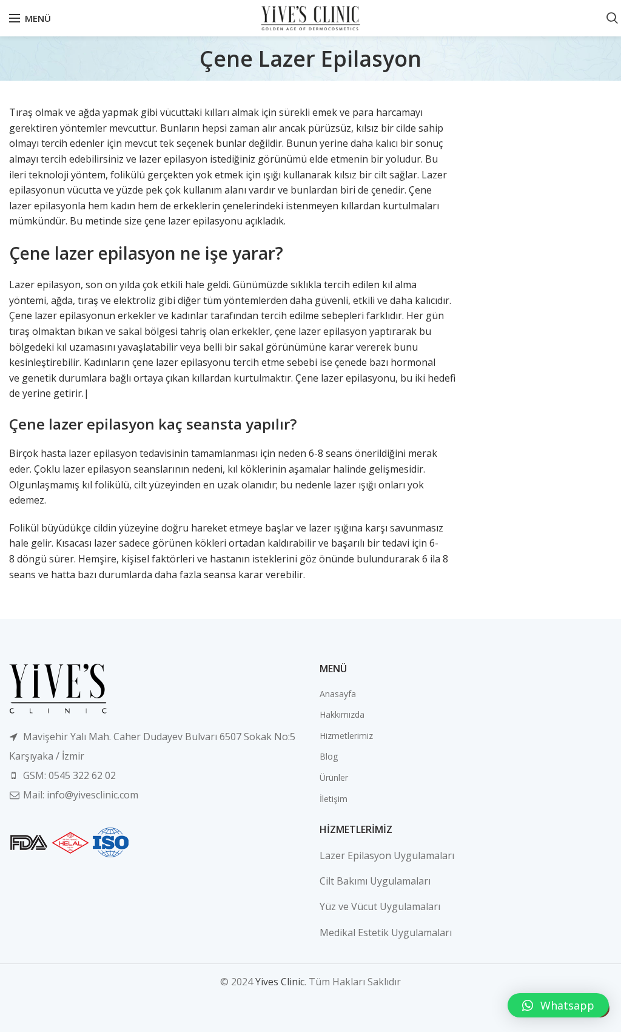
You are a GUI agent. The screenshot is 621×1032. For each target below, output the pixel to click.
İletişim (333, 798)
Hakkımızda (342, 714)
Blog (329, 756)
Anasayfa (338, 694)
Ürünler (334, 777)
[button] (558, 1005)
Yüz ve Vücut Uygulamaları (380, 906)
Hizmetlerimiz (346, 735)
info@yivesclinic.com (92, 794)
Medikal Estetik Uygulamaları (386, 932)
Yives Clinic (279, 981)
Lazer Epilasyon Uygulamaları (387, 855)
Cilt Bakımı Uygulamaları (375, 881)
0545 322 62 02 (82, 775)
